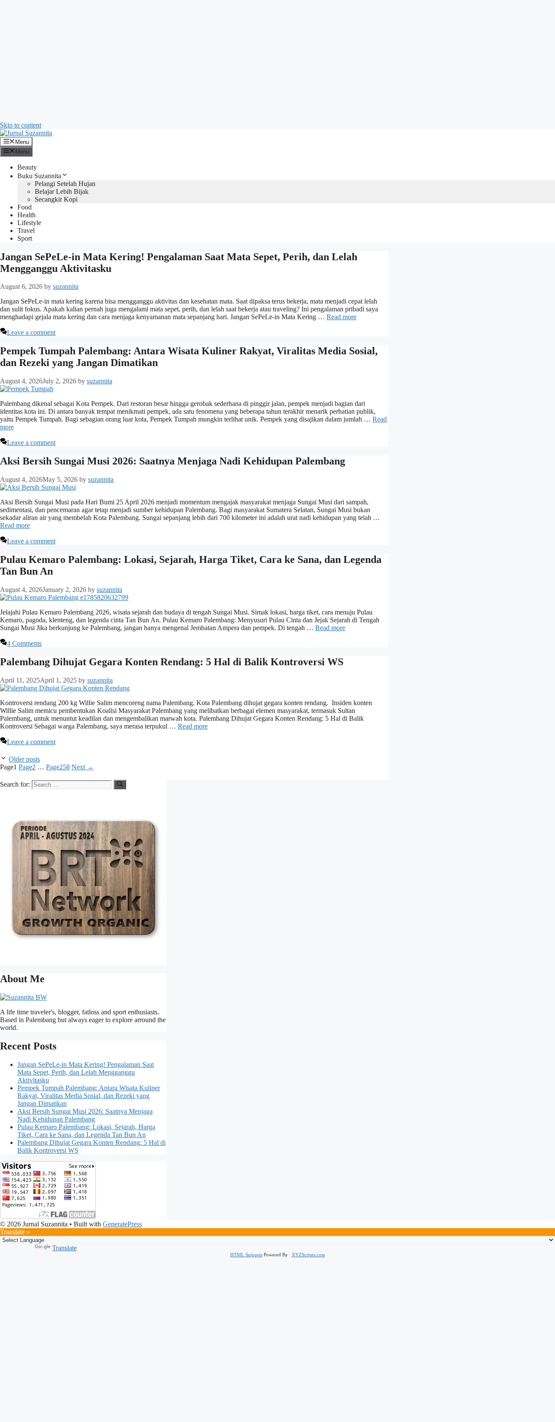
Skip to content (20, 125)
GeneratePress (122, 1224)
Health (26, 215)
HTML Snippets (246, 1254)
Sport (24, 238)
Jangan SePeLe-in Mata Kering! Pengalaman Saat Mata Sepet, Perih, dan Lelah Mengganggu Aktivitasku (85, 1072)
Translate (64, 1248)
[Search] (120, 784)
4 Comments (24, 643)
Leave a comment (31, 332)
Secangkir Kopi (56, 199)
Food (24, 207)
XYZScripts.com (308, 1254)
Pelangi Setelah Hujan (65, 183)
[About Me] (23, 997)
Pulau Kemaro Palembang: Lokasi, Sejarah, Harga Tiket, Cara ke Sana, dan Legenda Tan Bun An (86, 1130)
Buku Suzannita (39, 176)
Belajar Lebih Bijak (61, 191)
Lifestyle (29, 222)
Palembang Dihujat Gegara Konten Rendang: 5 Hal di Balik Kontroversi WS (171, 661)
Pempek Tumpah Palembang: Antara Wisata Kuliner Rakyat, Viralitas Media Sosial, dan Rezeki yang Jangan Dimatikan (88, 1095)
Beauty (27, 167)
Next (83, 767)
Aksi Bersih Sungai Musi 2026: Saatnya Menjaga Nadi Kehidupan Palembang (172, 461)
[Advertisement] (260, 60)
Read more (341, 316)
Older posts (24, 759)
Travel (26, 230)
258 (58, 767)
